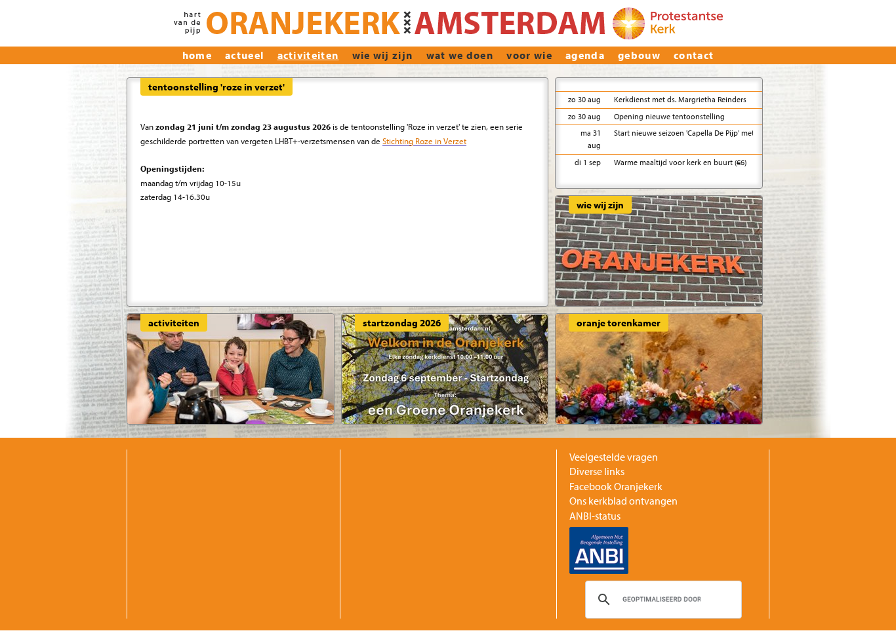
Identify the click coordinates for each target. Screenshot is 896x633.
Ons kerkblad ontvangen (623, 500)
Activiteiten (308, 55)
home (197, 55)
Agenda (585, 55)
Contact (694, 55)
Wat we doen (460, 55)
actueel (244, 55)
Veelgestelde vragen (613, 456)
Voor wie (529, 55)
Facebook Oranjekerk (615, 486)
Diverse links (596, 471)
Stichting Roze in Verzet (424, 140)
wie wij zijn (382, 55)
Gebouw (639, 55)
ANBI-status (595, 515)
